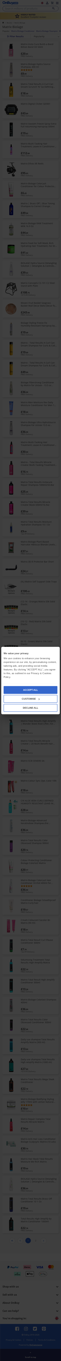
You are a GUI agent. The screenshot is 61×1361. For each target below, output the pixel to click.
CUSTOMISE (29, 698)
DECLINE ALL (30, 707)
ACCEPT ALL (30, 689)
